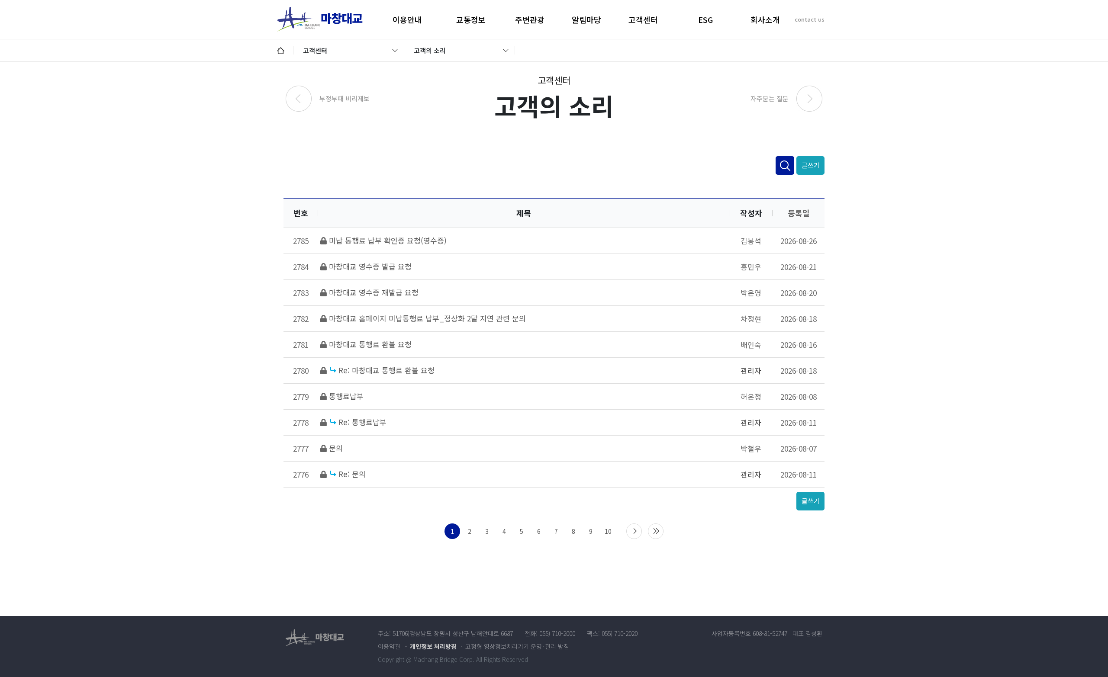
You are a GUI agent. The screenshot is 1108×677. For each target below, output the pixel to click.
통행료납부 (346, 396)
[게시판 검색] (785, 165)
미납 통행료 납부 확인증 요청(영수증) (388, 240)
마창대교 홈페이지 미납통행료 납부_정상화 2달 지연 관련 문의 (427, 318)
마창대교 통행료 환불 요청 (370, 344)
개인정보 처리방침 (433, 646)
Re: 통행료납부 (362, 422)
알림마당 (586, 19)
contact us (810, 19)
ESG (705, 19)
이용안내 (407, 19)
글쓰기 (811, 165)
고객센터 (643, 19)
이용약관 (389, 646)
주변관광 (529, 19)
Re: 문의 (352, 473)
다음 (634, 531)
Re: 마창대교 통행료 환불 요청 (386, 370)
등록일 (799, 212)
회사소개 (765, 19)
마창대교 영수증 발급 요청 (370, 266)
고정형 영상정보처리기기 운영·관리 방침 (517, 646)
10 (608, 531)
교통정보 (471, 19)
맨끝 (656, 531)
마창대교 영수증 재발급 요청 (374, 292)
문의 (336, 448)
